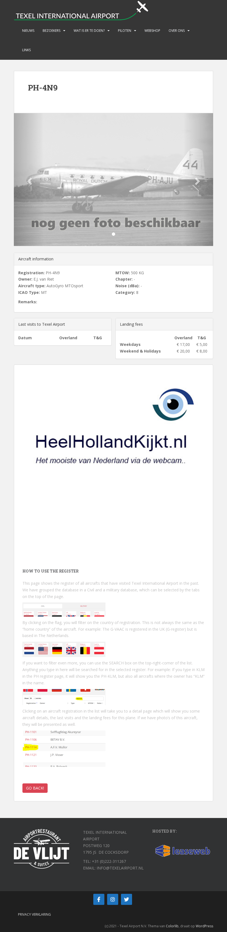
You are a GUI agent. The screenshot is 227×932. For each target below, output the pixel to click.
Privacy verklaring (34, 914)
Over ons (177, 30)
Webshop (152, 30)
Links (26, 50)
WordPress (204, 926)
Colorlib (172, 926)
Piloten (124, 30)
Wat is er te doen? (89, 30)
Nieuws (28, 30)
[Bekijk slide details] (113, 441)
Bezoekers (51, 30)
